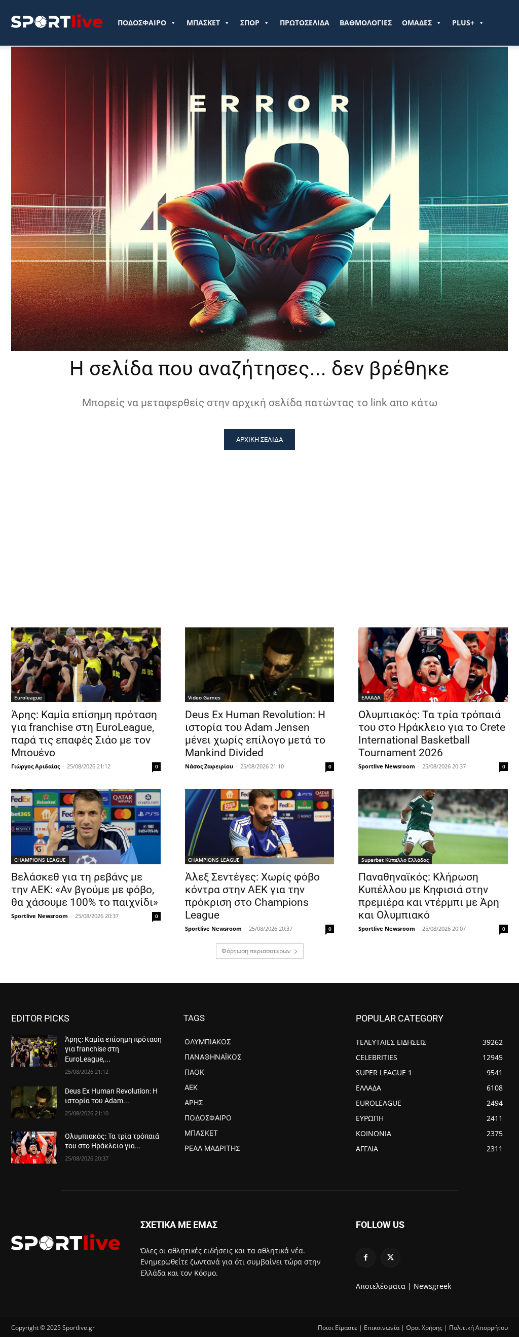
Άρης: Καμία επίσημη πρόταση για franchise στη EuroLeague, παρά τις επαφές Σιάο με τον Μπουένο (84, 734)
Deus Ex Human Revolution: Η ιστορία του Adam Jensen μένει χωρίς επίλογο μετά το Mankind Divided (255, 734)
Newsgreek (432, 1286)
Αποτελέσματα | (384, 1286)
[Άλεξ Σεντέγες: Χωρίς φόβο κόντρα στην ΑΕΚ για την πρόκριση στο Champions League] (260, 826)
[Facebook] (366, 1258)
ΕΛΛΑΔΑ (371, 697)
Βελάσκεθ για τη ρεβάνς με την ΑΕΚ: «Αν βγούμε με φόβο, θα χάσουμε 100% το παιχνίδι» (84, 889)
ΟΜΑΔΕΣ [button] (417, 22)
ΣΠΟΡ (250, 22)
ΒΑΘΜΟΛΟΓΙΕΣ (366, 22)
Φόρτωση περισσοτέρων (256, 950)
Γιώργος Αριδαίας (35, 766)
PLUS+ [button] (463, 22)
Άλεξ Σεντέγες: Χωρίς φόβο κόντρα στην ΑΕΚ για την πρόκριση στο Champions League (252, 896)
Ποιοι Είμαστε (337, 1327)
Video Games (204, 697)
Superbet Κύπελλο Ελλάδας (395, 859)
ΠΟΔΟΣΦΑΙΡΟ (142, 22)
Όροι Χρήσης (424, 1327)
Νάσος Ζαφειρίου (209, 766)
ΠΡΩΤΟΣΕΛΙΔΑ (304, 22)
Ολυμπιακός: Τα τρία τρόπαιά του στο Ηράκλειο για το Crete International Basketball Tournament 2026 (431, 734)
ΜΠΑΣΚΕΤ (203, 22)
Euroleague (28, 697)
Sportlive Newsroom (386, 766)
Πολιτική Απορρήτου (478, 1327)
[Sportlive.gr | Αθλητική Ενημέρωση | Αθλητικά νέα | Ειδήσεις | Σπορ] (65, 1242)
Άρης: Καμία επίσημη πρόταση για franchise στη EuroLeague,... (113, 1049)
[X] (390, 1258)
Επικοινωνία (381, 1327)
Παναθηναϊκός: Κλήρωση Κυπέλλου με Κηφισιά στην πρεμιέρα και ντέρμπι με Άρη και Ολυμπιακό (428, 896)
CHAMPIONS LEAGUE (40, 859)
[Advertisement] (259, 526)
